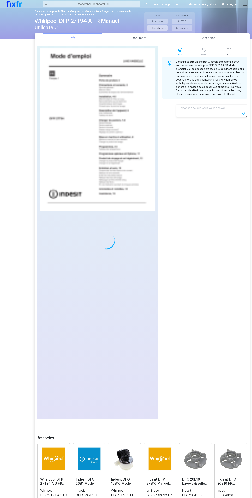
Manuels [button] (202, 4)
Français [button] (231, 4)
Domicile (40, 11)
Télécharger (158, 28)
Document (138, 38)
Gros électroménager (97, 11)
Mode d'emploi (86, 14)
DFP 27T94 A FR (64, 14)
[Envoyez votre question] (243, 113)
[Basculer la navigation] (245, 4)
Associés (208, 38)
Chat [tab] (180, 54)
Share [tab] (228, 54)
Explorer (163, 4)
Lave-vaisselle (123, 11)
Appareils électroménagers (64, 11)
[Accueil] (14, 4)
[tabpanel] (204, 238)
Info (72, 38)
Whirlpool (44, 14)
